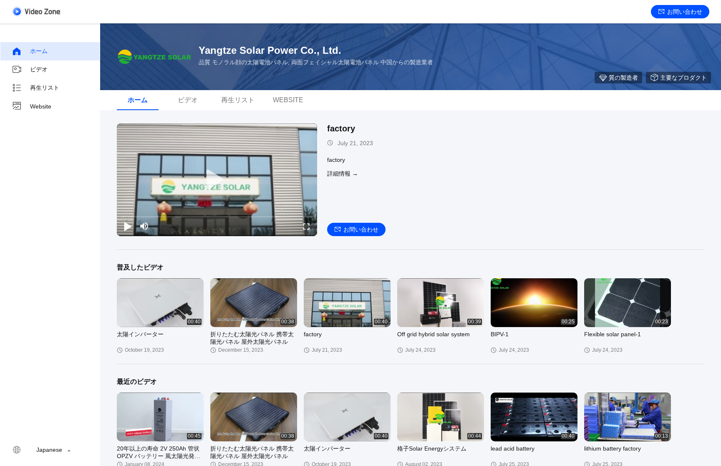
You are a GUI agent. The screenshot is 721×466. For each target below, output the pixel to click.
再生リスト (44, 87)
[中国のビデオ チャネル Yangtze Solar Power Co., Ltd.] (36, 11)
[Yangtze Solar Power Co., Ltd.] (154, 56)
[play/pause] (127, 226)
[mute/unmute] (144, 226)
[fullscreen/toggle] (306, 226)
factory (341, 128)
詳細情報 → (342, 173)
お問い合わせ (684, 11)
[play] (217, 179)
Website (40, 106)
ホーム (39, 51)
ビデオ (39, 69)
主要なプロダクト (683, 77)
